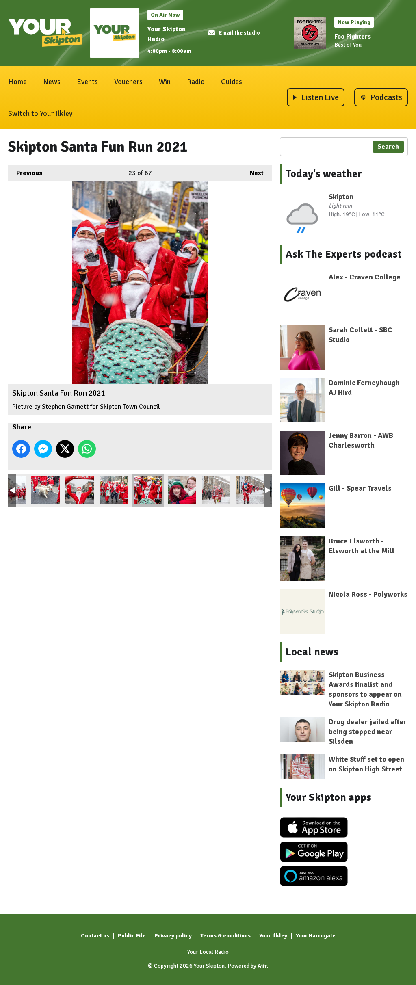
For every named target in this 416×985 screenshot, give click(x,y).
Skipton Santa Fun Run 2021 (45, 490)
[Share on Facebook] (21, 449)
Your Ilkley (273, 935)
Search (388, 147)
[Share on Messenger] (43, 449)
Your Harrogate (316, 935)
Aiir (262, 965)
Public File (132, 935)
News (52, 81)
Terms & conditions (225, 935)
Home (17, 81)
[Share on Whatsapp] (87, 449)
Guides (231, 81)
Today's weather (324, 173)
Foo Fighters (352, 36)
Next (253, 173)
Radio (196, 81)
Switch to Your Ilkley (40, 113)
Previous (25, 173)
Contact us (95, 935)
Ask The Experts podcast (344, 254)
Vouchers (128, 81)
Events (87, 81)
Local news (312, 651)
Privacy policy (173, 935)
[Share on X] (65, 449)
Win (165, 81)
